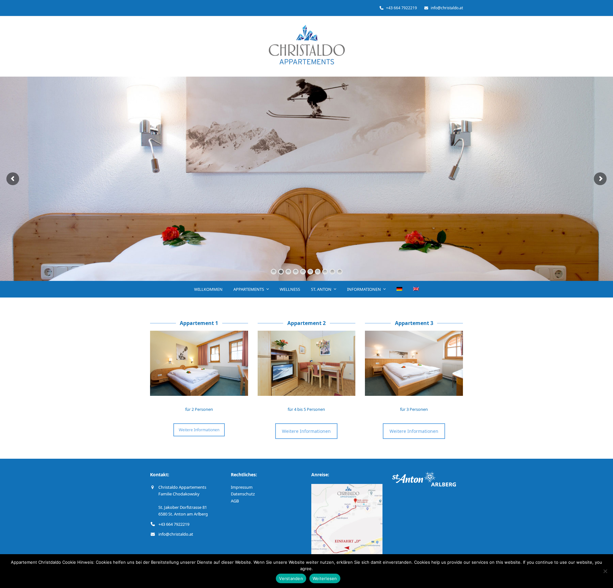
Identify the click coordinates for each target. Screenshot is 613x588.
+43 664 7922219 (173, 524)
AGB (235, 501)
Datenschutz (243, 494)
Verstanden (291, 578)
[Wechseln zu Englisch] (416, 289)
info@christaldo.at (175, 534)
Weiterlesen (325, 578)
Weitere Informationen (199, 430)
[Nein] (605, 571)
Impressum (242, 487)
